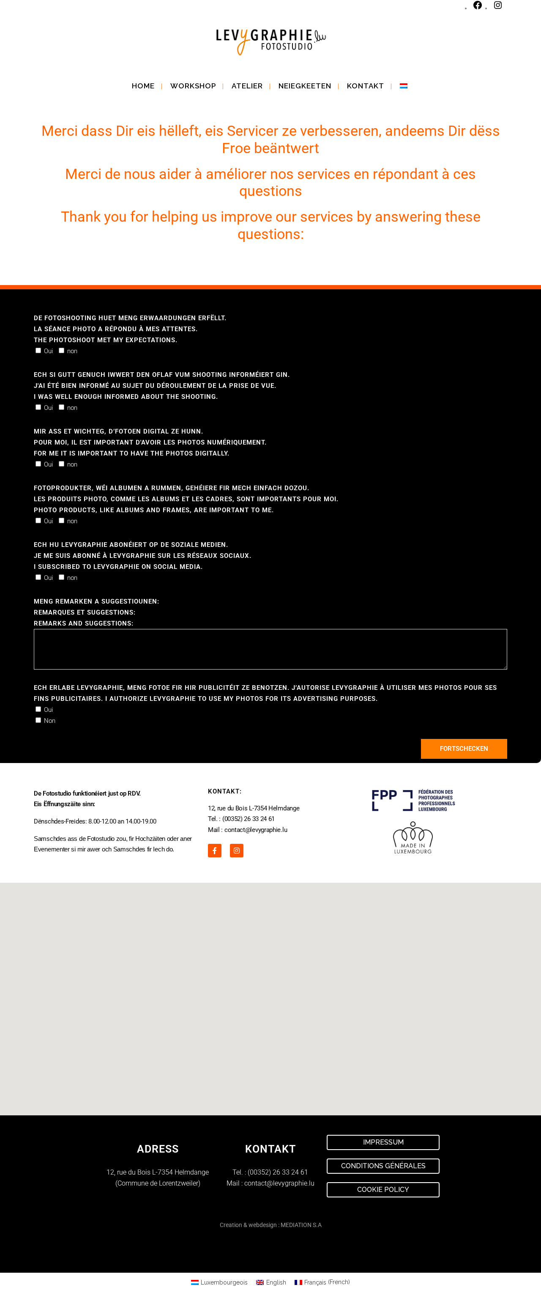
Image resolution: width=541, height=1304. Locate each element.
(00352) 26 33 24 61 (278, 1172)
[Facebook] (478, 8)
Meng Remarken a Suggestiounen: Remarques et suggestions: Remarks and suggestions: (96, 612)
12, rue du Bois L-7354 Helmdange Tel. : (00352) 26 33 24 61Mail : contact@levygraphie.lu (253, 819)
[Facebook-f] (214, 850)
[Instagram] (498, 8)
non (72, 351)
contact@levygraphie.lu (279, 1183)
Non (49, 721)
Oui (48, 351)
